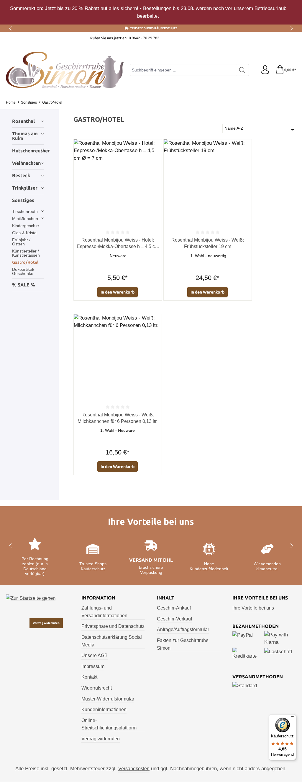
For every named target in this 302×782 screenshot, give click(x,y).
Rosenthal (23, 121)
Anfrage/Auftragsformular (183, 629)
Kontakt (89, 677)
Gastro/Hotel (25, 262)
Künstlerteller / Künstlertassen (26, 253)
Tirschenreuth (25, 211)
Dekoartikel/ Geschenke (23, 271)
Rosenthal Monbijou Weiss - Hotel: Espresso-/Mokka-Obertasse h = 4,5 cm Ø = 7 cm (118, 243)
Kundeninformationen (104, 709)
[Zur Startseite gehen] (65, 70)
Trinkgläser (24, 187)
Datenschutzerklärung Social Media (111, 641)
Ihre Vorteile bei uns (253, 607)
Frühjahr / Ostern (21, 241)
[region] (151, 12)
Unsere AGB (94, 655)
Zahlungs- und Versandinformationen (104, 611)
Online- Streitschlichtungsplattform (109, 724)
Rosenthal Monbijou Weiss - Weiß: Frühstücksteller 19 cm (207, 243)
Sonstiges (23, 200)
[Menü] (292, 717)
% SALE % (23, 284)
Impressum (92, 666)
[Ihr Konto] (265, 70)
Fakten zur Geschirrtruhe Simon (183, 644)
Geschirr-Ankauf (174, 607)
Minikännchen (25, 218)
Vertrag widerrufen (46, 623)
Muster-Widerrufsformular (107, 698)
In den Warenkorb (117, 292)
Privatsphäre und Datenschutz (113, 626)
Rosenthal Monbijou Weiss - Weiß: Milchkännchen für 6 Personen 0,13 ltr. (117, 418)
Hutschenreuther (28, 150)
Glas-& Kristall (25, 232)
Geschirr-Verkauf (174, 618)
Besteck (21, 175)
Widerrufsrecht (96, 687)
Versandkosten (134, 768)
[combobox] (183, 70)
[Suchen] (242, 70)
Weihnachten (26, 163)
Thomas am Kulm (25, 136)
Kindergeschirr (25, 225)
